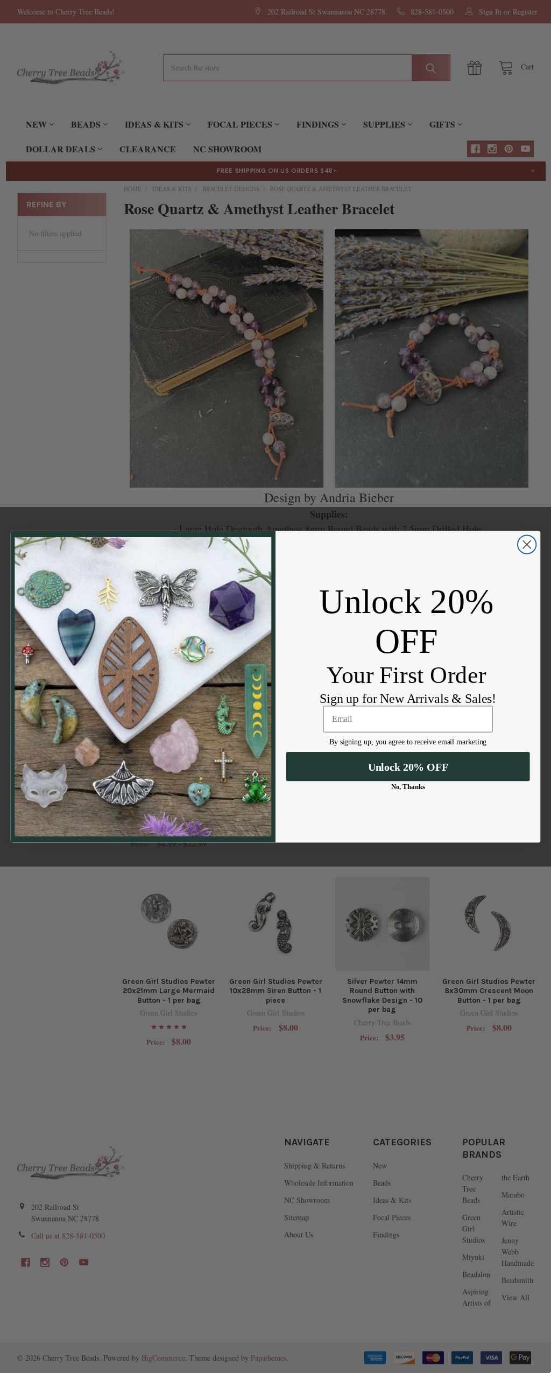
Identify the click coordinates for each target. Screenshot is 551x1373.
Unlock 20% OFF (408, 766)
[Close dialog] (527, 544)
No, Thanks (408, 787)
